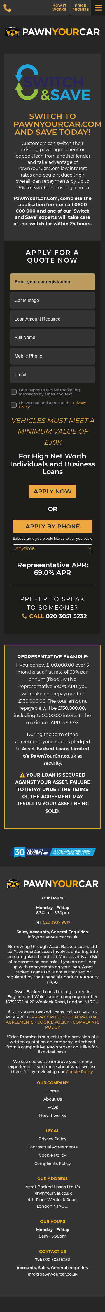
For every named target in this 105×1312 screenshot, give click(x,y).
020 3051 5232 (66, 616)
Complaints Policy (52, 1163)
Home (52, 1090)
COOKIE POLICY (53, 1022)
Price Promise (80, 7)
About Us (52, 1099)
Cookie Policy (79, 1071)
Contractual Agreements (52, 1147)
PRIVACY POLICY (48, 1017)
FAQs (52, 1107)
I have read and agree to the (52, 405)
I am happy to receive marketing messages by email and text (49, 392)
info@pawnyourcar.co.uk (53, 1274)
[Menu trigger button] (98, 7)
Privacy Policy (52, 1138)
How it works (59, 7)
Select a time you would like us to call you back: (52, 538)
